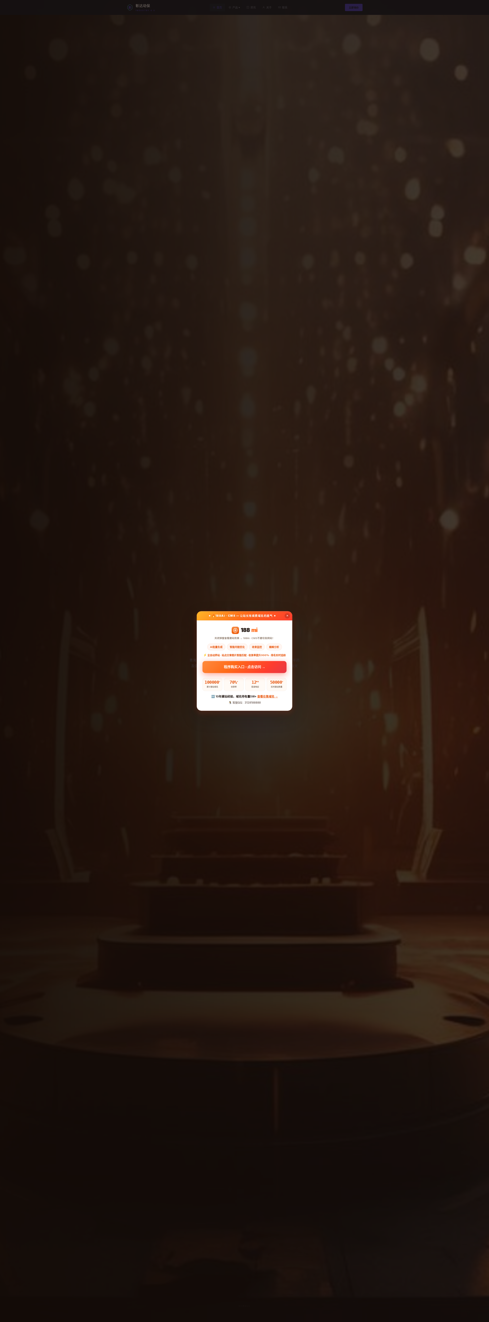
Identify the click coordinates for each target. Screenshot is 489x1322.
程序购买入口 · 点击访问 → (244, 667)
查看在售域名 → (267, 696)
